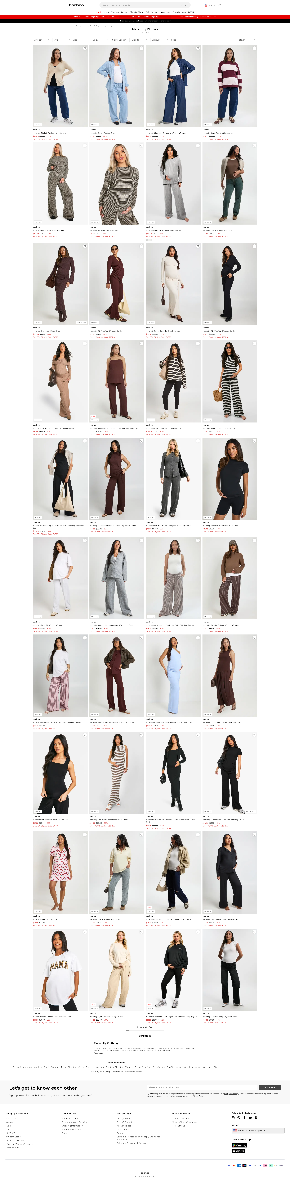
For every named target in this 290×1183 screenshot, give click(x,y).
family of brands (230, 1094)
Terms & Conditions (126, 1122)
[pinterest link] (238, 1117)
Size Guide (11, 1118)
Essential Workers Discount (19, 1144)
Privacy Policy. (198, 1096)
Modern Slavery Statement (184, 1122)
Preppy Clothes (20, 1067)
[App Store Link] (239, 1148)
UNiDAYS (10, 1133)
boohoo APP (12, 1148)
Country (235, 1125)
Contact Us (67, 1133)
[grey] (147, 240)
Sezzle (9, 1129)
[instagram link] (233, 1117)
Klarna (9, 1126)
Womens (85, 26)
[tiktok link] (256, 1117)
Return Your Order (70, 1118)
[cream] (150, 240)
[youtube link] (250, 1117)
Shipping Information (72, 1126)
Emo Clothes (158, 1067)
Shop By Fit (94, 26)
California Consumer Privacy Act (132, 1143)
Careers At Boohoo (181, 1118)
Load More (145, 1036)
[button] (206, 5)
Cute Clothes (35, 1067)
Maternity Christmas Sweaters (127, 1072)
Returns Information (71, 1129)
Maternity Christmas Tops (206, 1067)
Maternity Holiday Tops (100, 1072)
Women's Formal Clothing (138, 1067)
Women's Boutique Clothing (110, 1067)
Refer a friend (178, 1126)
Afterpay (10, 1122)
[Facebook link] (244, 1117)
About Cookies (124, 1126)
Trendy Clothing (69, 1067)
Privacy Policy (123, 1118)
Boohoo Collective (15, 1140)
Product (121, 1133)
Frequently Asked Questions (75, 1122)
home (78, 26)
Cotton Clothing (86, 1067)
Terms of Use (123, 1129)
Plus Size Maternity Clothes (180, 1067)
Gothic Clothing (51, 1067)
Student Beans (13, 1137)
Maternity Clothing (106, 26)
